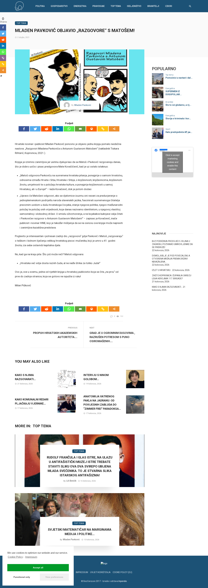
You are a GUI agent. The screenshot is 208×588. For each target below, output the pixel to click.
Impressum (31, 557)
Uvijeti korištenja (100, 572)
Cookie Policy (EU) (122, 572)
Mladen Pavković (82, 105)
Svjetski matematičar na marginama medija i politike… (79, 532)
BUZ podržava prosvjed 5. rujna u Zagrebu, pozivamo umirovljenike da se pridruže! (172, 244)
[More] (114, 128)
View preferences (54, 577)
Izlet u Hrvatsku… (162, 270)
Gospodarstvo (59, 6)
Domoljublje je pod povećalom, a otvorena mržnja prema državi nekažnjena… (171, 258)
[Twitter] (35, 128)
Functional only (22, 577)
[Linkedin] (57, 128)
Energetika (80, 6)
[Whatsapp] (69, 128)
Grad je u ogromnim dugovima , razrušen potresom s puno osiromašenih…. (112, 337)
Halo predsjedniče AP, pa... (179, 132)
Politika (40, 6)
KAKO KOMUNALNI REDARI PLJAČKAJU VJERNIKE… (31, 401)
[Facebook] (24, 128)
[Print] (91, 128)
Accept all (38, 567)
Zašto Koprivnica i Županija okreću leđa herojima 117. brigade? (171, 277)
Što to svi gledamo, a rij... (178, 105)
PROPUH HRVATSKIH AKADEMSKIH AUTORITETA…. (55, 335)
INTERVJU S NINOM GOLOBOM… (96, 377)
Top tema (116, 6)
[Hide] (1, 76)
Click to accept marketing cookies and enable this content (173, 162)
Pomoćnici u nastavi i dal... (179, 78)
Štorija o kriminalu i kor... (178, 118)
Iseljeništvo (134, 6)
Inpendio (123, 581)
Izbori (168, 6)
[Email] (80, 128)
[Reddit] (46, 128)
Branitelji (153, 6)
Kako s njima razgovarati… (25, 377)
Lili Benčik (71, 481)
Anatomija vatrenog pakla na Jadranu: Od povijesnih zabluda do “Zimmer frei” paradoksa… (102, 402)
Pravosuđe (98, 6)
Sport (168, 129)
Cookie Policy (15, 557)
